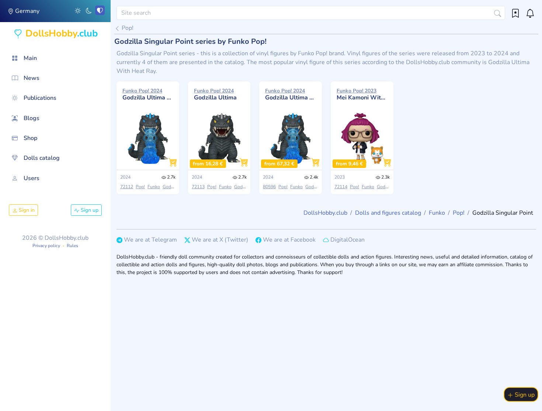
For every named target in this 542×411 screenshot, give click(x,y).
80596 (269, 187)
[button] (78, 10)
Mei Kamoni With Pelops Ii (362, 94)
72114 (340, 187)
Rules (72, 246)
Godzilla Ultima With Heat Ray (147, 94)
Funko (153, 187)
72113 (198, 187)
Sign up (88, 210)
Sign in (26, 210)
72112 (126, 187)
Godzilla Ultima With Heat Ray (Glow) (290, 94)
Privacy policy (46, 246)
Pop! (126, 28)
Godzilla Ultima (215, 94)
